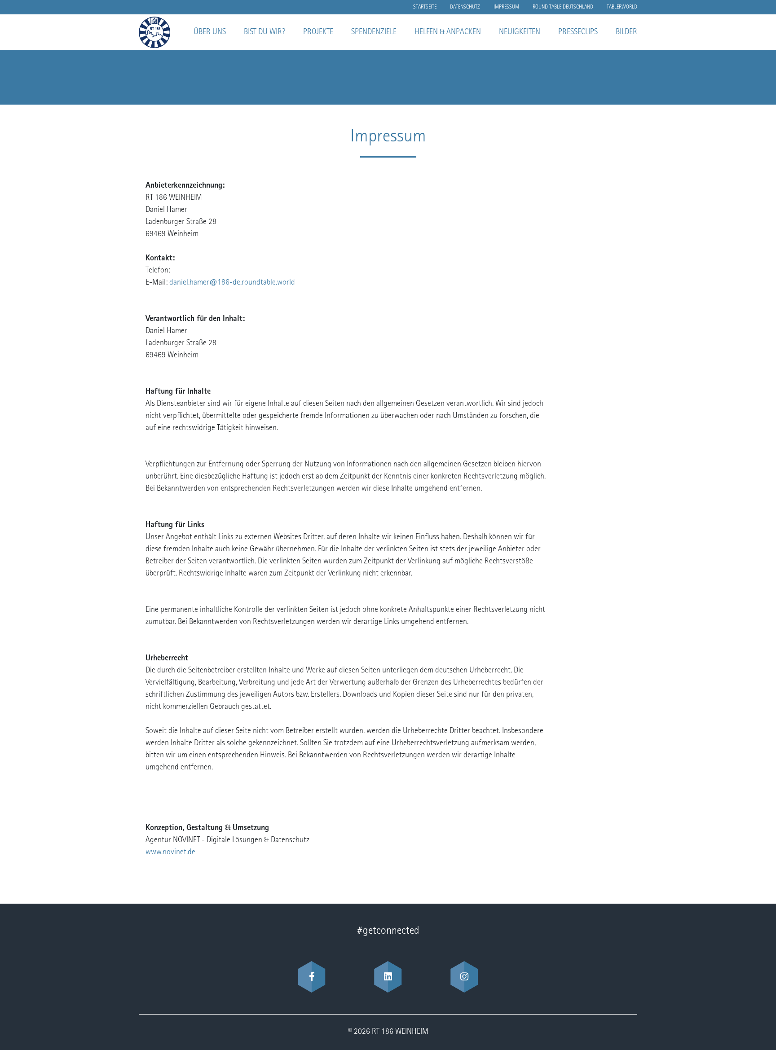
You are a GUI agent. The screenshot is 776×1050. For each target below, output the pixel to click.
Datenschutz (465, 7)
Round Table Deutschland (563, 7)
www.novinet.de (170, 852)
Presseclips (578, 32)
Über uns (210, 32)
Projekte (318, 32)
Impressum (506, 7)
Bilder (626, 32)
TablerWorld (622, 7)
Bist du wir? (264, 32)
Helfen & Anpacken (447, 32)
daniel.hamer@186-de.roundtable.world (232, 283)
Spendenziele (374, 32)
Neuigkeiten (519, 32)
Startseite (424, 7)
